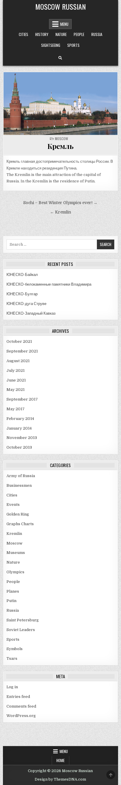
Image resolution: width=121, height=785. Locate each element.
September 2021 (22, 351)
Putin (11, 601)
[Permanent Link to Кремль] (60, 103)
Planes (12, 591)
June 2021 (16, 380)
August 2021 (18, 361)
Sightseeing (50, 45)
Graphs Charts (20, 524)
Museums (15, 552)
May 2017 (15, 409)
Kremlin (14, 533)
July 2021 (15, 370)
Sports (73, 45)
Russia (96, 34)
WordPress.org (21, 715)
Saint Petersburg (22, 620)
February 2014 (20, 418)
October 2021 (19, 341)
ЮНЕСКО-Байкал (22, 274)
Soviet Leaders (20, 630)
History (41, 34)
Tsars (11, 658)
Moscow (61, 138)
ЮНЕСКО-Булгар (22, 294)
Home (60, 760)
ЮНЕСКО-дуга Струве (26, 303)
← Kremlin (60, 212)
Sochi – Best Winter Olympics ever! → (60, 203)
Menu (64, 24)
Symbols (14, 649)
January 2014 (19, 428)
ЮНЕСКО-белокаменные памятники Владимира (48, 284)
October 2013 (19, 447)
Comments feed (21, 706)
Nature (61, 34)
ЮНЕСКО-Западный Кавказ (31, 313)
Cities (23, 34)
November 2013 (21, 437)
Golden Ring (17, 514)
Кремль (60, 146)
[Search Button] (60, 58)
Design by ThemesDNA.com (60, 779)
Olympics (15, 572)
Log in (12, 687)
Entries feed (18, 696)
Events (13, 504)
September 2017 (22, 399)
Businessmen (19, 485)
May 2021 (15, 389)
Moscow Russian (60, 6)
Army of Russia (20, 476)
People (79, 34)
